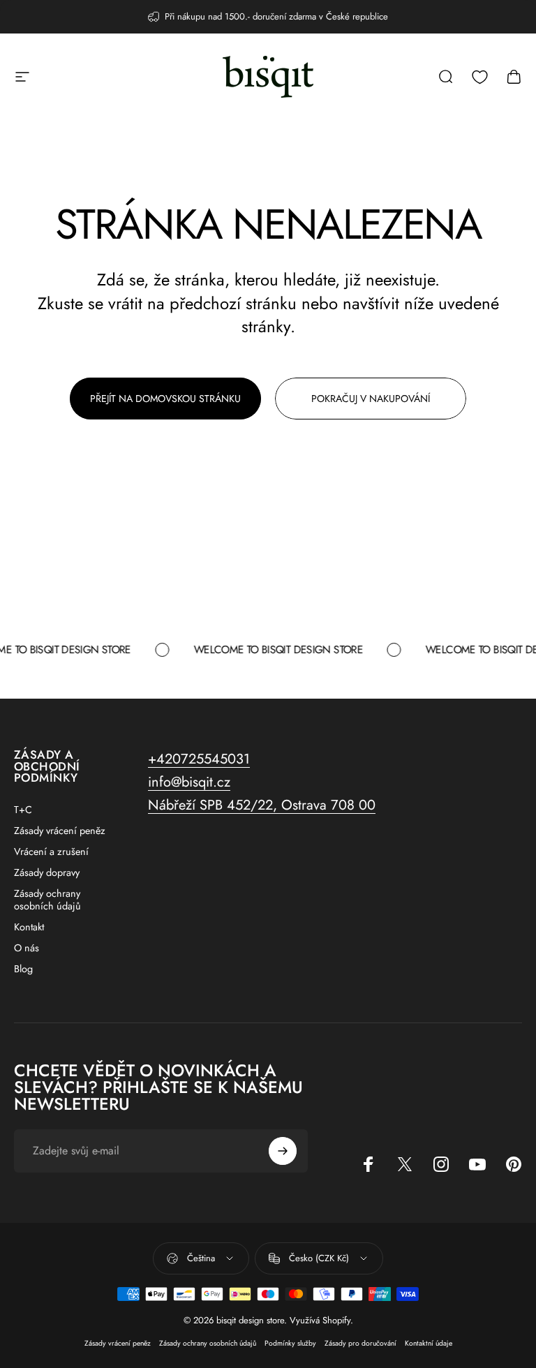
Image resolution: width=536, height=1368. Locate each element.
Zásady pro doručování (360, 1343)
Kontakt (29, 927)
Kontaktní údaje (428, 1343)
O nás (26, 948)
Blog (23, 968)
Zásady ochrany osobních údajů (47, 899)
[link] (261, 805)
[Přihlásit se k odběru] (283, 1151)
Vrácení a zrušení (51, 851)
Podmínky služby (290, 1343)
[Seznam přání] (480, 77)
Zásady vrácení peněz (59, 830)
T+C (23, 809)
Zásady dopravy (47, 872)
